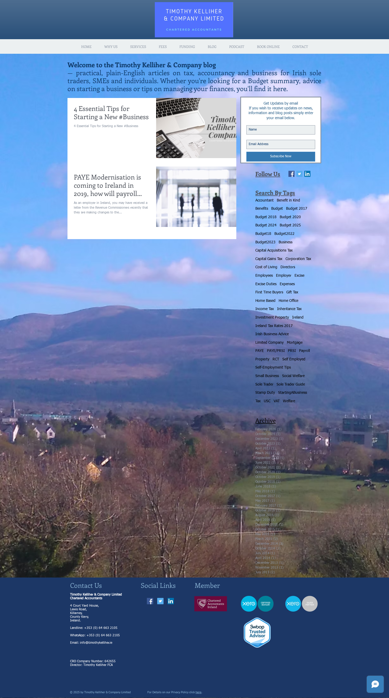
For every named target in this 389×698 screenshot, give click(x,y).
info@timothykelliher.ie (96, 643)
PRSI (292, 351)
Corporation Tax (298, 259)
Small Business (267, 376)
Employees (264, 276)
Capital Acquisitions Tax (274, 250)
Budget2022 (284, 234)
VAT (277, 401)
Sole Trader (264, 384)
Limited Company (269, 342)
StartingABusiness (292, 393)
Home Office (288, 301)
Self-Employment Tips (273, 367)
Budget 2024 (266, 225)
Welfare (289, 401)
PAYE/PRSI (276, 351)
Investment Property (272, 317)
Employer (283, 276)
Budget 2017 (296, 209)
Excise (299, 276)
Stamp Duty (265, 393)
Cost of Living (266, 267)
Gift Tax (292, 292)
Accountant (264, 200)
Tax (258, 401)
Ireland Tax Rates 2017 (274, 326)
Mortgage (294, 342)
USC (267, 401)
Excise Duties (266, 284)
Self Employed (293, 359)
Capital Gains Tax (268, 259)
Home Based (265, 301)
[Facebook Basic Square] (291, 174)
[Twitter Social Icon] (160, 601)
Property (262, 359)
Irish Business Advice (272, 334)
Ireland (298, 317)
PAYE (259, 351)
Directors (288, 267)
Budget (277, 209)
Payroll (304, 351)
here (198, 692)
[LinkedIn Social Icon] (307, 174)
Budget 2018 (266, 217)
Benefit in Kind (288, 200)
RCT (276, 359)
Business (285, 242)
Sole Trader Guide (291, 384)
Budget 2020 (290, 217)
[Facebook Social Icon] (150, 601)
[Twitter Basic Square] (299, 174)
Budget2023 (265, 242)
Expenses (287, 284)
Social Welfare (293, 376)
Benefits (261, 209)
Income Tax (264, 309)
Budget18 (263, 234)
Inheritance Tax (289, 309)
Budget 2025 (290, 225)
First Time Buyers (269, 292)
